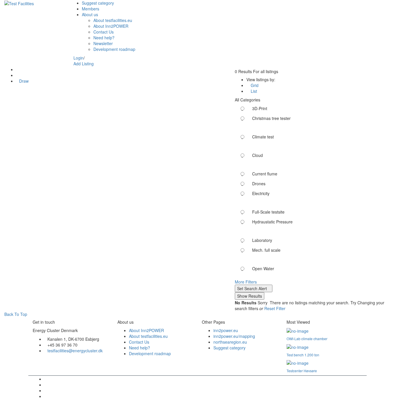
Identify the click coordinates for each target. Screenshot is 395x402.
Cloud (257, 155)
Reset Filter (274, 308)
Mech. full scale (266, 250)
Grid (254, 85)
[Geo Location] (17, 69)
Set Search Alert (252, 288)
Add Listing (83, 63)
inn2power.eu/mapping (234, 336)
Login (78, 58)
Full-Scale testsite (268, 212)
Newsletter (103, 43)
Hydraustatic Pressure (272, 222)
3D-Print (259, 108)
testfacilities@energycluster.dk (75, 350)
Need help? (104, 37)
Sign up (92, 58)
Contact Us (103, 32)
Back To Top (15, 314)
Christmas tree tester (271, 118)
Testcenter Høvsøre (302, 370)
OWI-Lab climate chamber (307, 338)
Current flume (264, 174)
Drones (258, 183)
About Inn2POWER (110, 26)
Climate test (263, 137)
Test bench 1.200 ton (303, 354)
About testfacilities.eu (112, 20)
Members (90, 9)
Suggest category (98, 3)
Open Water (263, 268)
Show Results (249, 296)
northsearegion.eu (230, 342)
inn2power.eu (225, 330)
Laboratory (262, 240)
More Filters (246, 282)
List (253, 91)
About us (90, 14)
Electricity (261, 193)
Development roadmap (114, 49)
